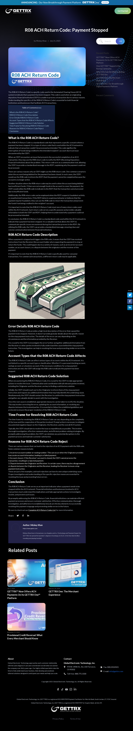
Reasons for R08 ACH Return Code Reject (26, 128)
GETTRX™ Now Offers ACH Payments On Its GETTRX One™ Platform (23, 594)
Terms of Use (75, 719)
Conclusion (13, 131)
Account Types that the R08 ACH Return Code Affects (31, 120)
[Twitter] (18, 516)
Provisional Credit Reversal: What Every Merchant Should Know (24, 637)
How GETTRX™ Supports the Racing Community (108, 67)
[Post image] (26, 573)
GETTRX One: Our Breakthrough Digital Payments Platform (109, 85)
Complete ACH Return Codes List (42, 510)
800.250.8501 (113, 667)
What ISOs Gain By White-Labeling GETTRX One (110, 73)
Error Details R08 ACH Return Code (24, 117)
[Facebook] (23, 516)
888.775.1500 (80, 674)
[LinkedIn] (28, 516)
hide (39, 108)
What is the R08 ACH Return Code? (23, 112)
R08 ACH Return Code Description (23, 115)
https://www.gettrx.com (30, 528)
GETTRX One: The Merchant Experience (64, 593)
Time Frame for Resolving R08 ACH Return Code (29, 126)
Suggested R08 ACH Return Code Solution (26, 123)
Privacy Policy (58, 719)
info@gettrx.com (116, 671)
